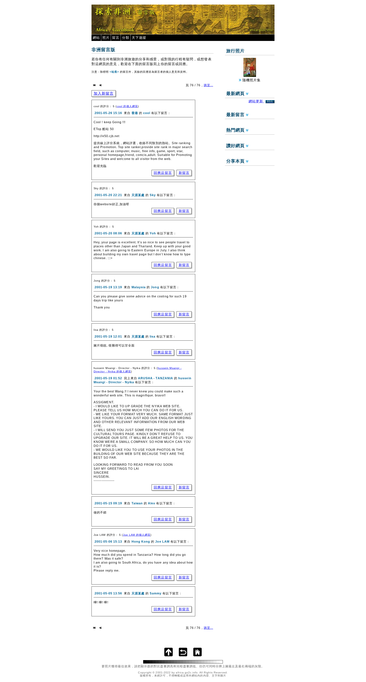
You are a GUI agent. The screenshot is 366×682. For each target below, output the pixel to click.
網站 (96, 38)
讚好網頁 (236, 145)
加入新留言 (104, 93)
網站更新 (261, 101)
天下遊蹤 (139, 38)
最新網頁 (236, 93)
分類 (125, 38)
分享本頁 (236, 161)
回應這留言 (163, 173)
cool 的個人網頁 (127, 106)
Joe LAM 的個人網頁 (136, 534)
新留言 (184, 173)
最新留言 (236, 114)
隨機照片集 (251, 80)
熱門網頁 (236, 130)
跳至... (208, 85)
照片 (106, 38)
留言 (115, 38)
